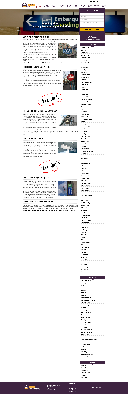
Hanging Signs (85, 141)
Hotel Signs (84, 320)
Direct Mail (84, 121)
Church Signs (84, 290)
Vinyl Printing (84, 249)
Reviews (96, 5)
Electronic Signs (85, 126)
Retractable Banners (86, 195)
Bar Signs (83, 285)
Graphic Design (85, 138)
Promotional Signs (86, 190)
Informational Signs (86, 143)
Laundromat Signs (86, 322)
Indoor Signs (54, 6)
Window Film (84, 264)
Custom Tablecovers (86, 106)
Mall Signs (84, 327)
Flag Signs (84, 129)
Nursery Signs (85, 334)
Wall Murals (84, 257)
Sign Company (46, 6)
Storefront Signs (85, 210)
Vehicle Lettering (85, 240)
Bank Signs (84, 283)
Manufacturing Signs (86, 329)
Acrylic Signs (84, 52)
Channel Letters (85, 94)
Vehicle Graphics (85, 237)
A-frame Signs (85, 47)
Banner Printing (85, 62)
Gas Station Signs (86, 312)
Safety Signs (84, 200)
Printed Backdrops (86, 183)
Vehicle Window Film (86, 244)
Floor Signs (84, 134)
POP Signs (84, 168)
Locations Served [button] (72, 391)
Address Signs (85, 55)
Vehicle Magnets (85, 242)
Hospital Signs (85, 315)
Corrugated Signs (86, 104)
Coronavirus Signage (86, 99)
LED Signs (83, 146)
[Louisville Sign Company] (32, 387)
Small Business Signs (87, 354)
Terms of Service (72, 388)
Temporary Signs (85, 215)
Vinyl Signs (75, 6)
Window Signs (85, 269)
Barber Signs (84, 287)
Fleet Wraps (84, 131)
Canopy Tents (84, 89)
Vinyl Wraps (84, 252)
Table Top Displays (86, 212)
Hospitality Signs (85, 317)
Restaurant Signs (85, 344)
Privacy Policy (72, 386)
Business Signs (82, 6)
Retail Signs (84, 347)
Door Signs (84, 124)
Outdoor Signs (61, 6)
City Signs (83, 292)
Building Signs (85, 77)
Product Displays (85, 185)
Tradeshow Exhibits (86, 225)
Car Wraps (83, 92)
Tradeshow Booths (86, 222)
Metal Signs (84, 161)
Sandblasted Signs (86, 203)
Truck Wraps (84, 230)
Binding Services (85, 67)
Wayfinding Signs (85, 262)
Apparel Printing (85, 57)
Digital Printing (85, 114)
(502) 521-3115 (98, 1)
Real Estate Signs (85, 342)
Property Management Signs (89, 339)
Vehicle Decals (85, 235)
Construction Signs (86, 297)
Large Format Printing (87, 151)
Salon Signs (84, 349)
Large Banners (85, 148)
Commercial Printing (86, 97)
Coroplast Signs (85, 102)
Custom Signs (90, 6)
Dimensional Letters (86, 119)
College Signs (84, 295)
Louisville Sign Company (74, 385)
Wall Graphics (84, 254)
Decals (82, 109)
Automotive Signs (86, 280)
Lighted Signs (84, 153)
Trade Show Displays (86, 220)
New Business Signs (86, 332)
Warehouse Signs (85, 356)
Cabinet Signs (84, 87)
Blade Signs (84, 70)
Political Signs (85, 337)
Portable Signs (85, 173)
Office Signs (84, 166)
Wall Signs (84, 259)
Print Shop (84, 180)
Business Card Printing (87, 82)
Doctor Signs (84, 310)
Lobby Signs (84, 156)
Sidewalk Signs (85, 207)
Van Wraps (84, 232)
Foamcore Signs (85, 136)
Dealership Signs (85, 305)
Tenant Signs (84, 217)
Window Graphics (85, 267)
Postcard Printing (86, 178)
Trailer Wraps (84, 227)
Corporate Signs (85, 302)
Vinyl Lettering (85, 247)
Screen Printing (85, 205)
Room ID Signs (85, 198)
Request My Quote (91, 29)
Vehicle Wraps (69, 6)
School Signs (84, 352)
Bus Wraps (83, 79)
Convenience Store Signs (88, 300)
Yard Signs (84, 272)
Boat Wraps (84, 72)
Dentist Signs (84, 307)
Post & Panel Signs (86, 175)
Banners (83, 65)
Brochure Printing (86, 74)
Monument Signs (85, 163)
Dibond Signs (84, 111)
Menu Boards (84, 158)
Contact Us (103, 6)
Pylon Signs (84, 193)
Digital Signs (84, 116)
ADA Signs (84, 50)
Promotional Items (86, 188)
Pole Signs (84, 171)
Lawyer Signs (84, 324)
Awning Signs (84, 60)
